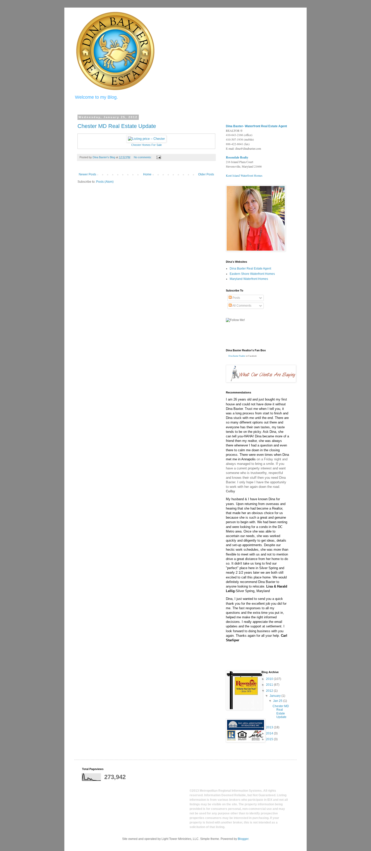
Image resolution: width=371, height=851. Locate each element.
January (275, 696)
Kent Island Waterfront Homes (244, 175)
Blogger (243, 839)
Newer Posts (87, 174)
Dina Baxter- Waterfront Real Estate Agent (256, 126)
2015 (270, 739)
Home (147, 174)
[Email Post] (158, 157)
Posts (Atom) (105, 181)
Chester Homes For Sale (146, 144)
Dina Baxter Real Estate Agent (250, 268)
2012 (270, 691)
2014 (270, 733)
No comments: (143, 157)
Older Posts (206, 174)
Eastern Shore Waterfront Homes (252, 274)
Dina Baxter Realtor (236, 356)
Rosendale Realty (237, 157)
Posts (236, 298)
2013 (270, 727)
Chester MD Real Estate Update (116, 126)
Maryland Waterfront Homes (249, 279)
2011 (270, 684)
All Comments (241, 305)
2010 (270, 679)
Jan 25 (278, 701)
